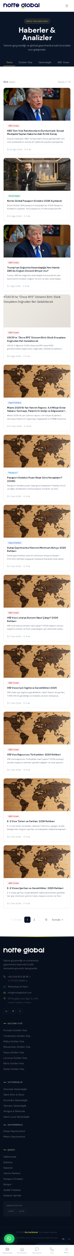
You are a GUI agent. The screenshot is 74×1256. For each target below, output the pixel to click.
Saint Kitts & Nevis (13, 1094)
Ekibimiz (8, 1162)
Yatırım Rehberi (11, 1173)
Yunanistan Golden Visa (16, 1035)
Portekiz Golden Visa (15, 1030)
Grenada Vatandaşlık (15, 1089)
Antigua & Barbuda (14, 1111)
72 (46, 919)
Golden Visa (25, 62)
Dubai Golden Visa (13, 1069)
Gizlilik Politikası (12, 1190)
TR (63, 1239)
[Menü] (67, 6)
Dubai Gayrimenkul (14, 1131)
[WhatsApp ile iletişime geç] (9, 1238)
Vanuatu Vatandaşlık (14, 1105)
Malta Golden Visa (13, 1041)
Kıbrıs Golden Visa (13, 1063)
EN (69, 1239)
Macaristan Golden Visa (16, 1046)
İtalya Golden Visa (13, 1052)
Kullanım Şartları (12, 1195)
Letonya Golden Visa (15, 1057)
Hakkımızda (9, 1156)
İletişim (7, 1184)
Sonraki (56, 919)
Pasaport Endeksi (13, 1178)
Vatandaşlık (44, 62)
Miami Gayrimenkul (14, 1136)
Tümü (9, 62)
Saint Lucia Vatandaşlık (16, 1116)
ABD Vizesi (63, 62)
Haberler (8, 1167)
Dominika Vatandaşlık (15, 1100)
